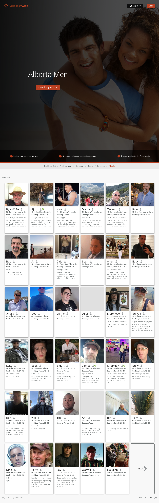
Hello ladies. (35, 374)
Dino (9, 469)
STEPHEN (113, 365)
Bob (8, 261)
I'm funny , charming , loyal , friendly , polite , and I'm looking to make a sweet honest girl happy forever (16, 431)
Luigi (85, 313)
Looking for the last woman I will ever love (117, 218)
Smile (8, 270)
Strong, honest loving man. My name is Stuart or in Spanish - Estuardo (66, 378)
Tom (135, 417)
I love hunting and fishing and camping (141, 377)
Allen (110, 261)
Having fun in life (62, 270)
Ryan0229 (12, 209)
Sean (85, 261)
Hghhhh (9, 478)
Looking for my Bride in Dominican (117, 374)
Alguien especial (87, 374)
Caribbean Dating (51, 166)
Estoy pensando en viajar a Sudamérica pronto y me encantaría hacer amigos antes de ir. (66, 483)
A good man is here (13, 426)
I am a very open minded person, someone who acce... (16, 218)
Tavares (112, 209)
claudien (112, 469)
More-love (113, 313)
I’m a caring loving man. (140, 374)
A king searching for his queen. (41, 218)
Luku (9, 365)
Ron (8, 417)
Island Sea (60, 374)
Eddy (135, 261)
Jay (59, 469)
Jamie (61, 313)
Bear (135, 209)
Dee (33, 313)
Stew (135, 365)
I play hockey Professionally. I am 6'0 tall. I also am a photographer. (41, 378)
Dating (90, 166)
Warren (86, 469)
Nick (59, 209)
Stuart (60, 365)
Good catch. (86, 218)
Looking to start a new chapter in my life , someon (117, 322)
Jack (34, 365)
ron (109, 417)
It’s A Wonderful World (114, 270)
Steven (136, 313)
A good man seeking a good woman (142, 322)
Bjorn (34, 209)
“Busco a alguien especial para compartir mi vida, (67, 478)
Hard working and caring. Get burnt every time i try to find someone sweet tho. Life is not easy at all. (91, 431)
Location (101, 166)
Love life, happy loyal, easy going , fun (41, 478)
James (86, 365)
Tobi (59, 417)
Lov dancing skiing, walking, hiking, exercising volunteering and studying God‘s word (41, 483)
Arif (84, 417)
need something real (114, 426)
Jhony (10, 313)
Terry (34, 469)
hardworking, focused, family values (117, 429)
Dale (59, 261)
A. (32, 261)
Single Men (66, 166)
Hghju (8, 481)
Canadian (79, 166)
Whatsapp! (61, 218)
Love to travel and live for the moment (117, 325)
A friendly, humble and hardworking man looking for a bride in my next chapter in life (117, 379)
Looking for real (36, 426)
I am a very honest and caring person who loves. (15, 273)
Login (151, 6)
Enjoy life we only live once (90, 426)
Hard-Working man (38, 429)
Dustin (86, 209)
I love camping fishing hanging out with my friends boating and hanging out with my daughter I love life (66, 275)
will (33, 417)
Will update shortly (12, 374)
